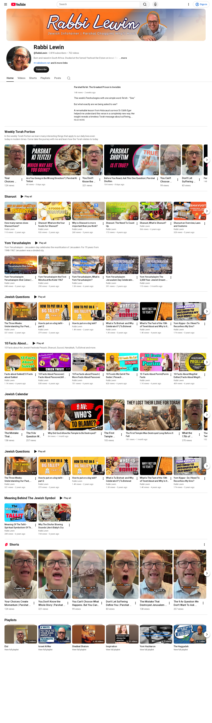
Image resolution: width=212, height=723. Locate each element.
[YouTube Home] (18, 4)
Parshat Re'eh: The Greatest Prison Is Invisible (97, 87)
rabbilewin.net (43, 63)
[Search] (145, 4)
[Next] (207, 160)
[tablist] (106, 78)
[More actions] (22, 179)
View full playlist (12, 650)
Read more (79, 120)
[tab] (10, 78)
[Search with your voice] (155, 4)
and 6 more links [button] (59, 63)
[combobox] (99, 4)
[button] (79, 119)
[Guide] (5, 4)
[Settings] (188, 4)
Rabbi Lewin (10, 229)
